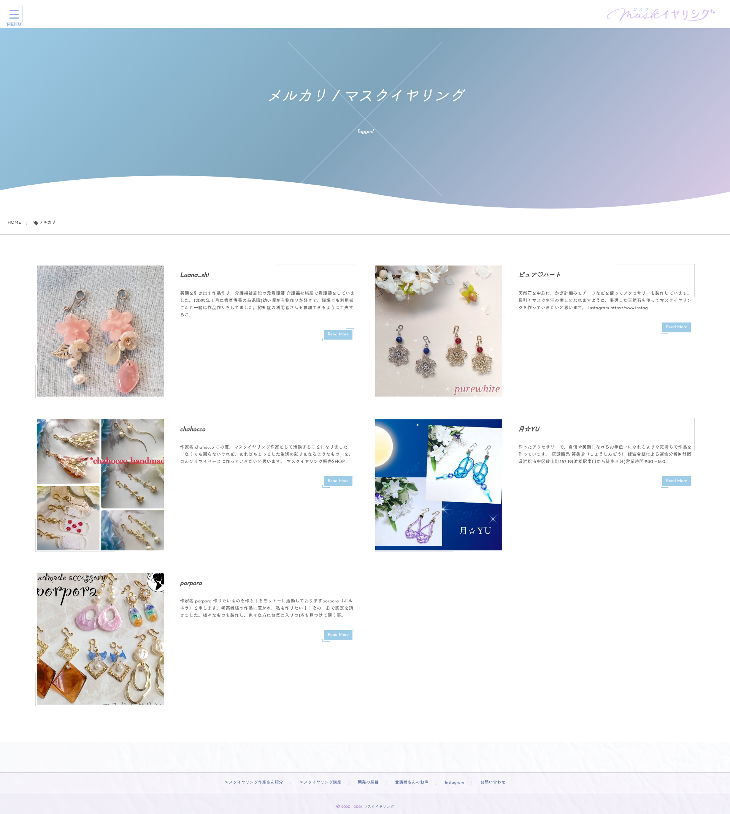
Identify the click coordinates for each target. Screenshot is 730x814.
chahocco (192, 430)
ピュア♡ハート (539, 275)
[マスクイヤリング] (662, 14)
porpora (191, 583)
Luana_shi (194, 275)
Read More (338, 334)
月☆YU (528, 430)
